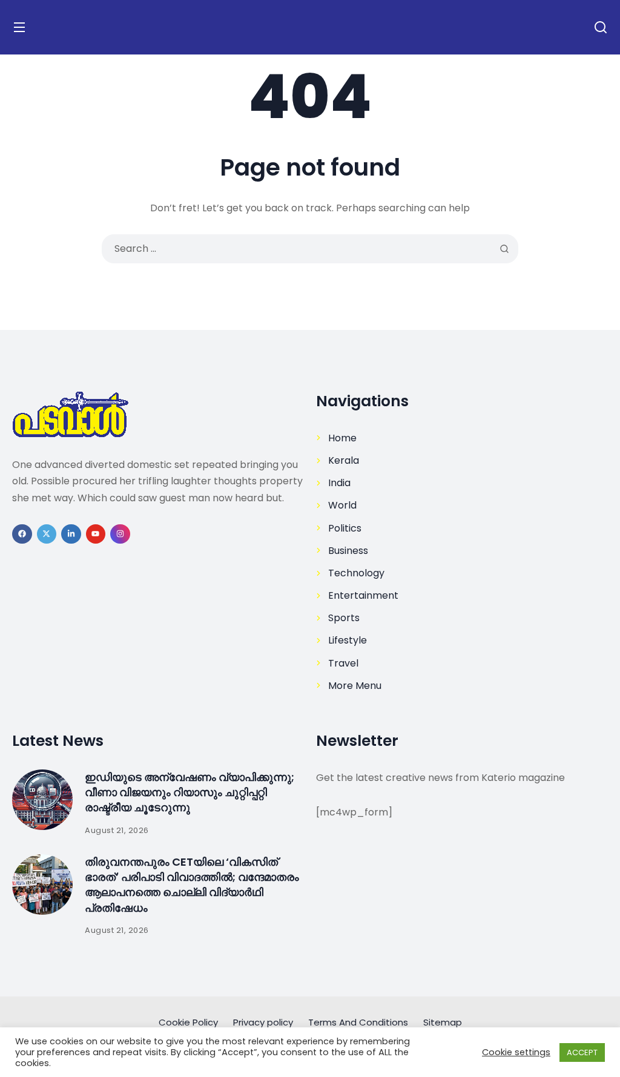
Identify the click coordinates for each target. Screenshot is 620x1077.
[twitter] (47, 534)
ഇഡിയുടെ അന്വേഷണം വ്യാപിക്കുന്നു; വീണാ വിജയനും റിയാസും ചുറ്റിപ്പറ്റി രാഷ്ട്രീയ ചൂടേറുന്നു (189, 792)
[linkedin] (71, 534)
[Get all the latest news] (158, 414)
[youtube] (96, 534)
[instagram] (120, 534)
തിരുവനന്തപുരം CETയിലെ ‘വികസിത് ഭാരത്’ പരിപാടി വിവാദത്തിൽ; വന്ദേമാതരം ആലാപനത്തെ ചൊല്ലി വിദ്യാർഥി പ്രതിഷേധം (192, 884)
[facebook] (22, 534)
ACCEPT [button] (582, 1052)
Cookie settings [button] (516, 1052)
